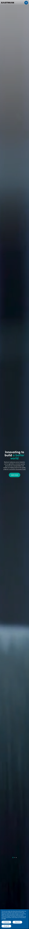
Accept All (6, 926)
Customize (6, 922)
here (5, 918)
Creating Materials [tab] (16, 857)
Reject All (17, 922)
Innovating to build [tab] (13, 857)
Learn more (14, 475)
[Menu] (26, 3)
